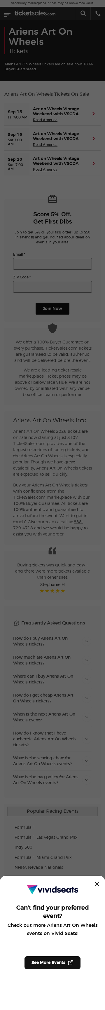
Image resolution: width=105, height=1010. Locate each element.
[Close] (96, 883)
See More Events (48, 963)
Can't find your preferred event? (52, 912)
